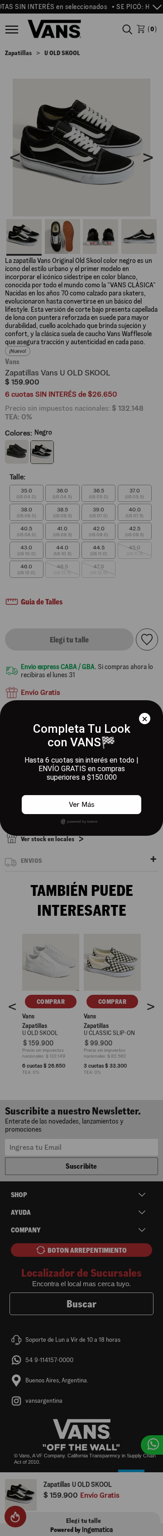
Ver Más (82, 804)
